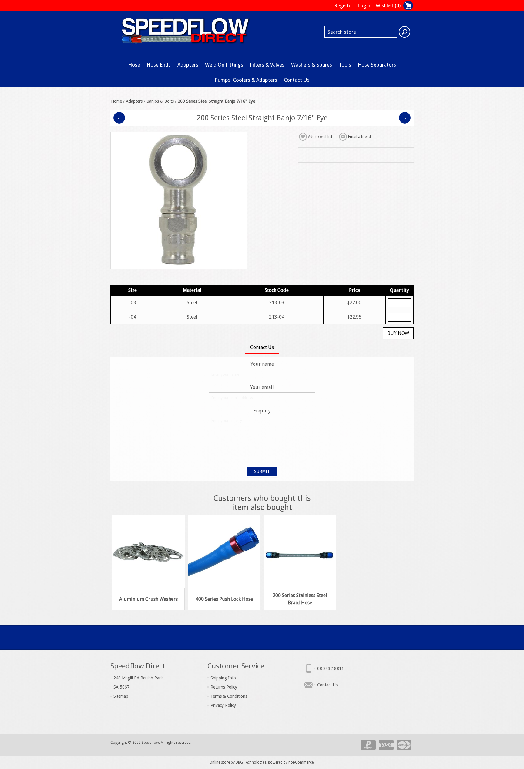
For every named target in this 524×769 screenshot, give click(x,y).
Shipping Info (223, 677)
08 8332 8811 (330, 668)
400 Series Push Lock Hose (224, 599)
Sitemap (120, 696)
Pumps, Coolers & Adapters (246, 80)
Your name (262, 364)
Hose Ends (159, 65)
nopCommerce (301, 762)
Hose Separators (377, 65)
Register (343, 5)
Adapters (187, 65)
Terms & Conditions (228, 696)
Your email (262, 387)
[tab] (262, 348)
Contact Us (297, 80)
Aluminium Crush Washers (148, 599)
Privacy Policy (223, 705)
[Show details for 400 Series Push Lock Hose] (224, 551)
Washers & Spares (311, 65)
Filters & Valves (267, 65)
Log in (364, 5)
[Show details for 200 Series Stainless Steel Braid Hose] (300, 551)
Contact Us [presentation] (262, 347)
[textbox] (360, 32)
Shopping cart (408, 5)
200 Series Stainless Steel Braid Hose (300, 599)
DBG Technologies (251, 762)
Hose (134, 65)
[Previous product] (119, 118)
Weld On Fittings (224, 65)
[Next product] (405, 118)
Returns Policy (223, 687)
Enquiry (262, 411)
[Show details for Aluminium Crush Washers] (148, 551)
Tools (345, 65)
